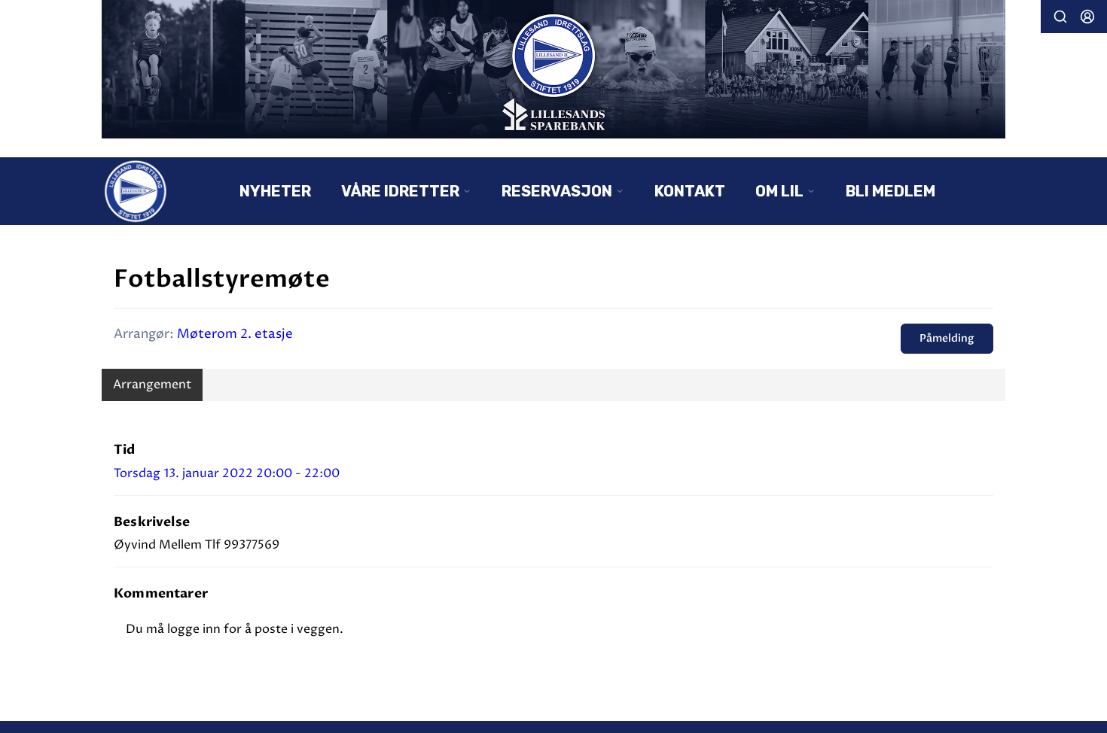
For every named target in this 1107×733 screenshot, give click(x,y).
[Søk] (1060, 16)
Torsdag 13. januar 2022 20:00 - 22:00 (227, 473)
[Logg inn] (1087, 16)
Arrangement (152, 384)
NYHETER (275, 191)
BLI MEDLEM (890, 191)
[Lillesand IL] (553, 69)
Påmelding (946, 338)
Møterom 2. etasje (235, 334)
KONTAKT (689, 191)
